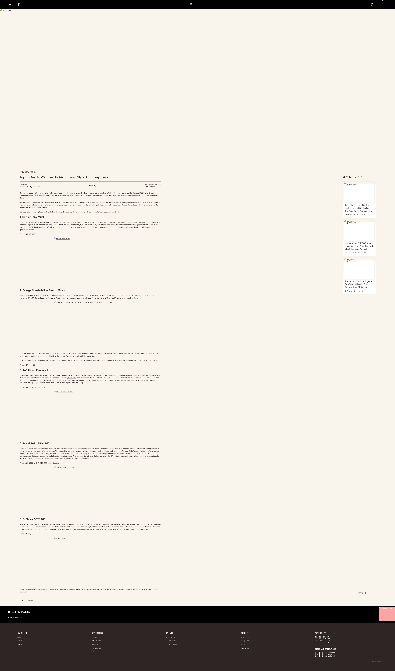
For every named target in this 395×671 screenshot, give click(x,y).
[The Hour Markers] (316, 640)
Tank (47, 222)
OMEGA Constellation (36, 298)
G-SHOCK (25, 524)
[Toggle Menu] (10, 4)
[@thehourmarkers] (324, 638)
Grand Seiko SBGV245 (32, 449)
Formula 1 (72, 378)
